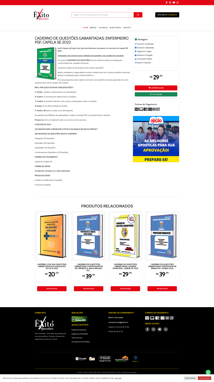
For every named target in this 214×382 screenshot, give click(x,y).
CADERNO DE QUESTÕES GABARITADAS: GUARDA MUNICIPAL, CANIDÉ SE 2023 (125, 266)
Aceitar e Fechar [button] (204, 378)
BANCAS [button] (93, 28)
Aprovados (167, 15)
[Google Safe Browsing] (105, 358)
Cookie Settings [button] (190, 378)
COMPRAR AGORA (157, 88)
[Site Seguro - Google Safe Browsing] (85, 358)
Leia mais (117, 378)
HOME (85, 28)
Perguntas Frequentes (79, 330)
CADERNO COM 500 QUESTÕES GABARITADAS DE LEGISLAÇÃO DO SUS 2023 (51, 266)
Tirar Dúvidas (157, 94)
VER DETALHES (51, 289)
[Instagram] (170, 2)
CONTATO (127, 28)
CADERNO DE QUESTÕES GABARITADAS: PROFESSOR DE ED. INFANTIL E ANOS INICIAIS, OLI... (88, 267)
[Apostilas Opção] (156, 139)
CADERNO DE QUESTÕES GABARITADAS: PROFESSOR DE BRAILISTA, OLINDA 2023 (162, 266)
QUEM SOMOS (115, 28)
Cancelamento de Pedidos (81, 342)
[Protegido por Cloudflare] (122, 358)
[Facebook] (166, 2)
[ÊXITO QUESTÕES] (41, 14)
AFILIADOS (103, 28)
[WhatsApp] (177, 2)
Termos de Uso (77, 338)
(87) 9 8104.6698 (116, 318)
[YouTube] (174, 2)
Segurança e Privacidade (80, 334)
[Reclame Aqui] (135, 358)
